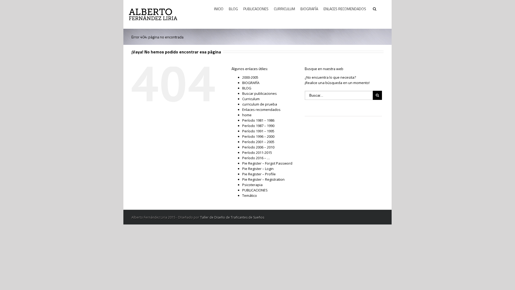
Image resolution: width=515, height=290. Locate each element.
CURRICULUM (284, 9)
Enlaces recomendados (261, 109)
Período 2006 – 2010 (258, 147)
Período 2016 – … (256, 157)
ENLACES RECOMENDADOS (344, 9)
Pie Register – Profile (259, 174)
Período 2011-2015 (257, 152)
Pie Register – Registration (263, 179)
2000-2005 (250, 77)
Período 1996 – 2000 (258, 136)
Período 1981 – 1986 (258, 120)
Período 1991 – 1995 (258, 131)
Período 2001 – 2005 (258, 141)
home (247, 115)
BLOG (233, 9)
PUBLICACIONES (255, 9)
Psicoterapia (252, 184)
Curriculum (251, 98)
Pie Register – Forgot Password (267, 163)
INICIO (218, 9)
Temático (249, 195)
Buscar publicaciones (259, 93)
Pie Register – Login (258, 168)
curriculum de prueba (259, 104)
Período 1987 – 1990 (258, 125)
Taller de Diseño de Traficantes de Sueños (232, 217)
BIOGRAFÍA (309, 9)
